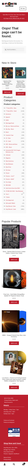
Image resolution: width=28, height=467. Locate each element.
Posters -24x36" (10, 179)
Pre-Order (8, 182)
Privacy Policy (7, 459)
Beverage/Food (10, 123)
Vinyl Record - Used (11, 209)
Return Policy (7, 457)
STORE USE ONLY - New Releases (14, 191)
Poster (7, 173)
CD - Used (8, 141)
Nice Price (8, 167)
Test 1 (7, 194)
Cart (22, 463)
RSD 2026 (8, 185)
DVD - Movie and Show (11, 144)
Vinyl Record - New (11, 206)
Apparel (8, 117)
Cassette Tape (9, 135)
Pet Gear (8, 170)
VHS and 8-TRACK (10, 203)
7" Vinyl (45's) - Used (11, 111)
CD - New (8, 138)
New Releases (9, 164)
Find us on (9, 420)
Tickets (8, 197)
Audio (7, 120)
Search (14, 464)
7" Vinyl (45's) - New (11, 108)
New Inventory (10, 161)
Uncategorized (10, 200)
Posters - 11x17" (10, 176)
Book (7, 132)
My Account (4, 464)
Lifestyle (8, 155)
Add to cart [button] (7, 92)
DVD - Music (9, 147)
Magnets (8, 158)
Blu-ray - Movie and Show (12, 126)
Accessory (8, 114)
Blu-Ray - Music (10, 129)
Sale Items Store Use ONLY (13, 188)
